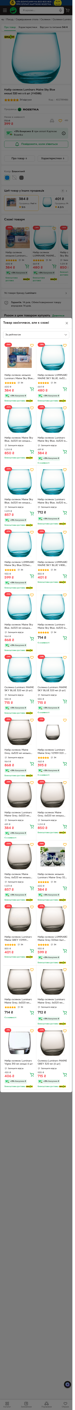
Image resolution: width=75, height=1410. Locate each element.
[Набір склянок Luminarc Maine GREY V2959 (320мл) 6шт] (20, 919)
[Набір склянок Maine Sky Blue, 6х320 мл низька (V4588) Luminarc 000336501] (20, 420)
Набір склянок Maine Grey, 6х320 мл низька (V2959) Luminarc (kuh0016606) (17, 752)
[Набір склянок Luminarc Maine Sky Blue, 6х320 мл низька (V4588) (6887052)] (53, 607)
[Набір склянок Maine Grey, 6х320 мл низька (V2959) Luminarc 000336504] (53, 795)
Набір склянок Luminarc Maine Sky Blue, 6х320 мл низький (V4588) (52, 501)
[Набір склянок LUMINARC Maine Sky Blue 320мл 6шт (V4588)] (20, 544)
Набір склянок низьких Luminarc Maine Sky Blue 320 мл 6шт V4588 (19, 377)
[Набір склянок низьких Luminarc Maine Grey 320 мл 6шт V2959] (53, 857)
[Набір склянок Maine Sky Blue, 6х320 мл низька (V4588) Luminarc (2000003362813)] (20, 482)
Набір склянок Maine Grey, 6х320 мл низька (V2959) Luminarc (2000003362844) (17, 876)
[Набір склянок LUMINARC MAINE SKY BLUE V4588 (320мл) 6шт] (53, 544)
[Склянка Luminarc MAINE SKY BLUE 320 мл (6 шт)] (20, 670)
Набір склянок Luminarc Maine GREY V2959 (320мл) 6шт (18, 939)
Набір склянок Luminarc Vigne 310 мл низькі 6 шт (19, 1062)
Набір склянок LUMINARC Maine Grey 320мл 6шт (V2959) (53, 939)
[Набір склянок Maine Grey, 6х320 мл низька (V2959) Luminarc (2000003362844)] (20, 857)
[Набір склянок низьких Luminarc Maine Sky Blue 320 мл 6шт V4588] (20, 358)
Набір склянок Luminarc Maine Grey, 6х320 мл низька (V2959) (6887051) (19, 1001)
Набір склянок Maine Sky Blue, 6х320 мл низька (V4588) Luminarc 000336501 (19, 440)
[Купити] (32, 389)
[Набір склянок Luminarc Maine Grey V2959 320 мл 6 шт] (53, 732)
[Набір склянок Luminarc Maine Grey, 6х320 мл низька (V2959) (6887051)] (20, 982)
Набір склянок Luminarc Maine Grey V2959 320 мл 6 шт (52, 752)
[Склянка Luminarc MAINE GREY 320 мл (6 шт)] (53, 1043)
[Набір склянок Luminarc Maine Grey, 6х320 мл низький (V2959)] (53, 982)
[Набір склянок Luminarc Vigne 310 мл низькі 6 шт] (20, 1043)
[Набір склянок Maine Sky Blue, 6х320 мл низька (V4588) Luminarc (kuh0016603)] (20, 607)
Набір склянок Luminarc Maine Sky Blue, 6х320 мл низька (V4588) (52, 440)
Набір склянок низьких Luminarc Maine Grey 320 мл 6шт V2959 (52, 876)
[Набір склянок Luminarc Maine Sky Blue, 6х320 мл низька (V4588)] (53, 420)
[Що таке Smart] (29, 400)
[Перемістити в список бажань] (32, 345)
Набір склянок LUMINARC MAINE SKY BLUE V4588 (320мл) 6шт (53, 564)
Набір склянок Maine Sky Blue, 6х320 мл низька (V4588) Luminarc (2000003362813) (19, 501)
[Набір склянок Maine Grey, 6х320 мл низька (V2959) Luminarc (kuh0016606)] (20, 732)
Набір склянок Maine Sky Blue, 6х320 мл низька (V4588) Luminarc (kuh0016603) (19, 627)
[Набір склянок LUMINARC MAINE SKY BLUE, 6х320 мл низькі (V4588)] (53, 358)
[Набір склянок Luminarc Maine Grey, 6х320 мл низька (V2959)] (20, 795)
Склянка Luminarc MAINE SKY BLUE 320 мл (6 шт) (19, 689)
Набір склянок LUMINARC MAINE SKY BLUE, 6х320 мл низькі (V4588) (53, 377)
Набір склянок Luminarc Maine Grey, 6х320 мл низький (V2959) (51, 1001)
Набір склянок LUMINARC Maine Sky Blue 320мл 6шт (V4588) (19, 564)
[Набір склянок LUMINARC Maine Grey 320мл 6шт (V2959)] (53, 919)
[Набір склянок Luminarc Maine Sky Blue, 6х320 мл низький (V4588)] (53, 482)
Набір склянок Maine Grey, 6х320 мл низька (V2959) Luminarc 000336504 (50, 815)
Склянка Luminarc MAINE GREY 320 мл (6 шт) (52, 1062)
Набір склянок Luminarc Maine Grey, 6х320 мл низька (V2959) (18, 815)
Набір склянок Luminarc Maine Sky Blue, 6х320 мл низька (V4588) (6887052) (52, 627)
